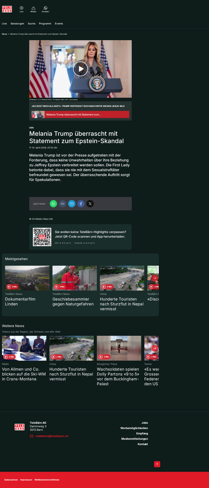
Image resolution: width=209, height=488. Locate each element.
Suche (31, 23)
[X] (90, 203)
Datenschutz (11, 479)
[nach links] (6, 278)
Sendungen (17, 23)
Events (59, 23)
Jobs (145, 422)
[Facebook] (81, 203)
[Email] (71, 203)
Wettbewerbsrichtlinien (47, 479)
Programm (45, 23)
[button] (62, 203)
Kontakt (143, 444)
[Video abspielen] (80, 69)
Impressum (26, 479)
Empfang (142, 433)
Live (4, 23)
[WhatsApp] (53, 203)
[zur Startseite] (7, 9)
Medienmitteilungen (134, 438)
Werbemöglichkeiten (134, 428)
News (4, 34)
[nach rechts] (154, 278)
